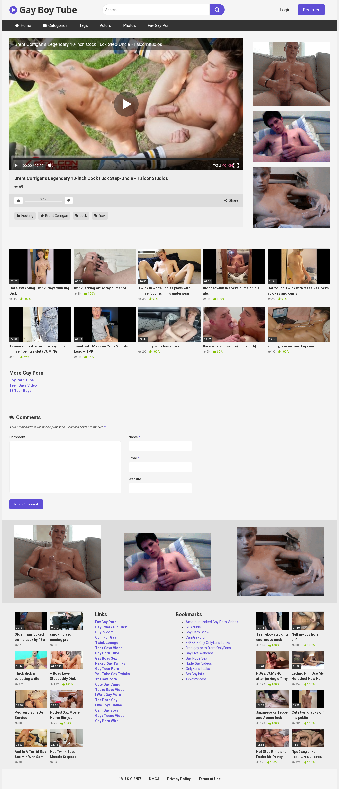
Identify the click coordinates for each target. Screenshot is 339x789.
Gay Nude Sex (196, 658)
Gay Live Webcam (199, 653)
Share (233, 200)
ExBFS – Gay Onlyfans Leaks (208, 643)
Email (134, 458)
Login (285, 9)
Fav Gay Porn (159, 25)
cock (83, 216)
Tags (83, 25)
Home (26, 25)
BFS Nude (193, 627)
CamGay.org (195, 637)
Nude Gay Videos (199, 663)
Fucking (27, 216)
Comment (17, 437)
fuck (101, 216)
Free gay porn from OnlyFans (208, 648)
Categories (58, 25)
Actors (105, 25)
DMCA (154, 779)
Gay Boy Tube (47, 10)
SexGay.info (195, 674)
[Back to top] (322, 774)
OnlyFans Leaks (198, 669)
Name (134, 437)
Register (311, 9)
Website (135, 479)
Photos (129, 25)
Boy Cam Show (197, 632)
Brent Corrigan (56, 216)
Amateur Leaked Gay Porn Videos (212, 622)
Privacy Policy (179, 779)
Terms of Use (209, 779)
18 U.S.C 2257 (130, 779)
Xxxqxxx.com (196, 679)
